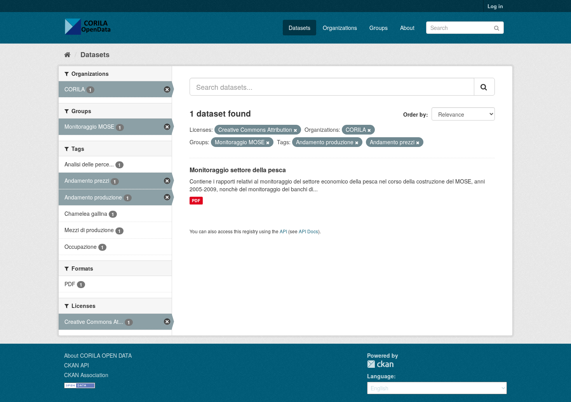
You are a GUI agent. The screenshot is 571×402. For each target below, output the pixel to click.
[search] (484, 87)
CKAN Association (86, 375)
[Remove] (295, 130)
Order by (414, 114)
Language (380, 376)
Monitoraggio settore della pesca (238, 169)
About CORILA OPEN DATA (98, 355)
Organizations (340, 27)
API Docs (308, 231)
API (283, 231)
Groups (378, 27)
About (407, 27)
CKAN (380, 364)
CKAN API (76, 365)
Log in (495, 6)
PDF (196, 200)
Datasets (299, 27)
